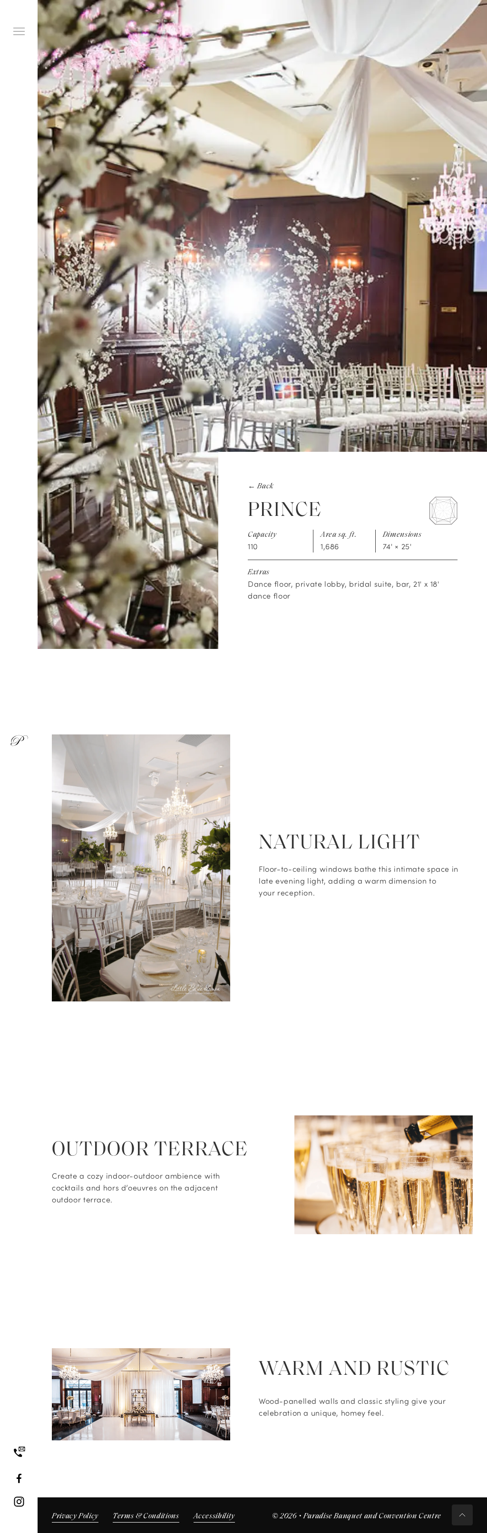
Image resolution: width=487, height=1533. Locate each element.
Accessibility (214, 1516)
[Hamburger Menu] (19, 31)
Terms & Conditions (146, 1516)
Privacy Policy (75, 1516)
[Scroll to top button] (462, 1514)
